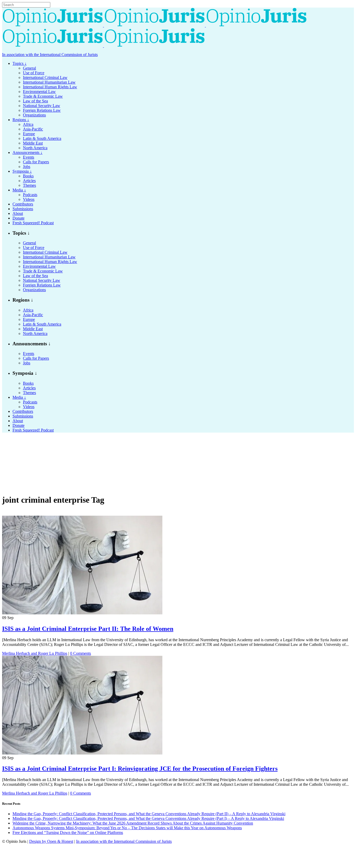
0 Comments (80, 653)
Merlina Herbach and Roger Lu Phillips (34, 653)
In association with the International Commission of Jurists (50, 54)
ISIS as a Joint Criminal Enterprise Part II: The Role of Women (87, 628)
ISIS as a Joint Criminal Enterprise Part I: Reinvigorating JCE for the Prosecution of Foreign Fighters (140, 768)
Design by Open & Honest (51, 841)
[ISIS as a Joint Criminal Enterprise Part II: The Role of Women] (82, 613)
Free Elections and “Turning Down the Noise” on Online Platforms (68, 832)
